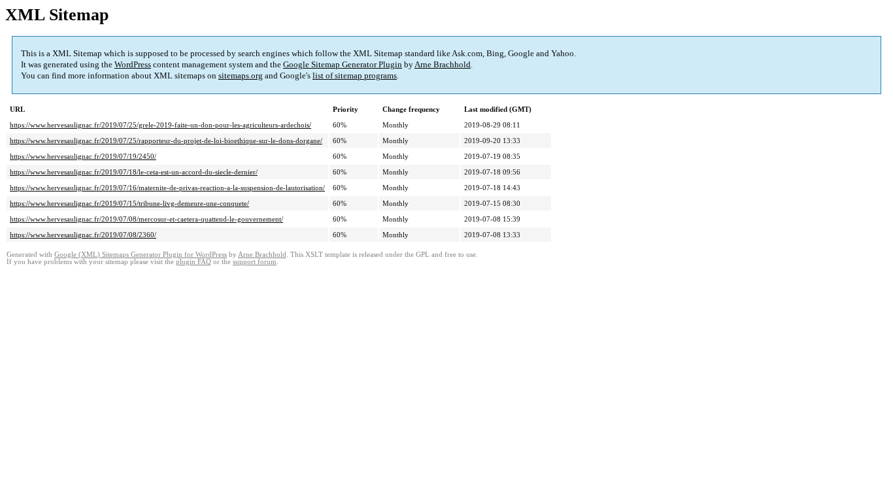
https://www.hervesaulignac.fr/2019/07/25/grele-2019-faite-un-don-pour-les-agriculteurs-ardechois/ (160, 125)
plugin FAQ (193, 261)
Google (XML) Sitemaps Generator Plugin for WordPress (140, 254)
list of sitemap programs (354, 75)
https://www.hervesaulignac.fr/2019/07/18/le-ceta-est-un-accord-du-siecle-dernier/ (134, 172)
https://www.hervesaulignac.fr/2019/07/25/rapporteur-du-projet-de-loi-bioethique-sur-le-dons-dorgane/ (166, 140)
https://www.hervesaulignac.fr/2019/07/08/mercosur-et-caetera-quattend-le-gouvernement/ (146, 219)
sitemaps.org (240, 75)
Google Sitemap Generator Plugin (342, 64)
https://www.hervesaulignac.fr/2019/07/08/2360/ (83, 235)
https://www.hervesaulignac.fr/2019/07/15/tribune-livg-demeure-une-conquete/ (129, 203)
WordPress (132, 64)
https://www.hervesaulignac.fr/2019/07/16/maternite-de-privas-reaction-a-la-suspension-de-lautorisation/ (167, 188)
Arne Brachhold (442, 64)
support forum (255, 261)
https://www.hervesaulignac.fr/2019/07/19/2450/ (83, 156)
